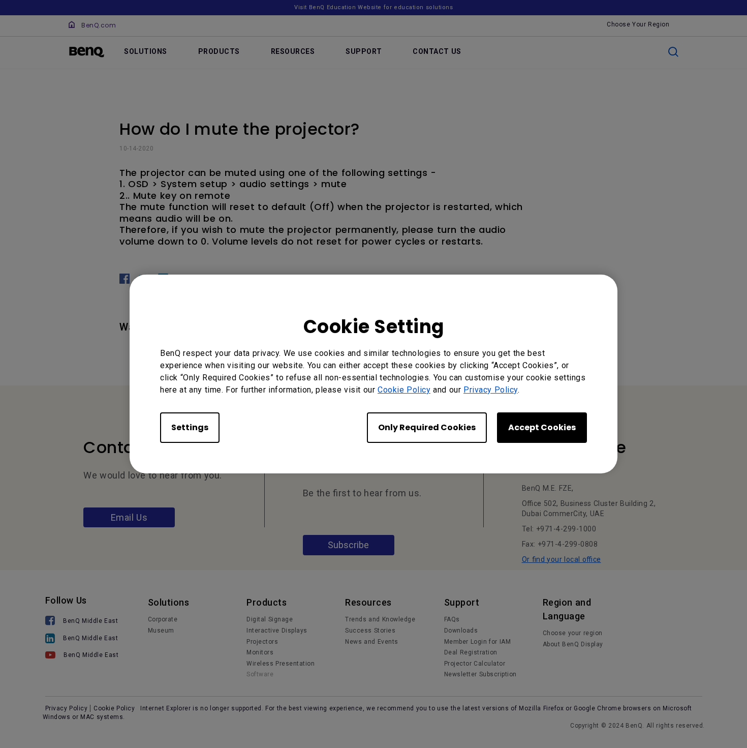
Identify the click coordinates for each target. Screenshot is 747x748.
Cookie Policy (404, 390)
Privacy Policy (490, 390)
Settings (189, 427)
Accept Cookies (542, 427)
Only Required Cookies (427, 427)
